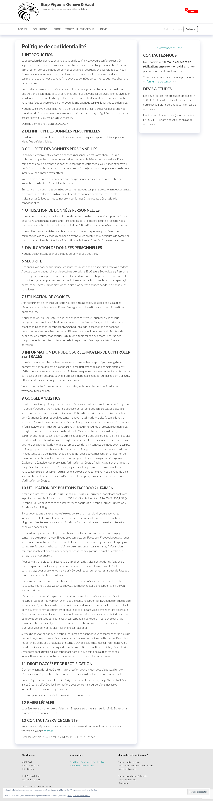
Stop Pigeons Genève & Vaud (67, 4)
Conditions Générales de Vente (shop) (87, 762)
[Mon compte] (180, 11)
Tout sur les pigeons (79, 28)
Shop (57, 28)
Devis (103, 28)
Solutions (40, 28)
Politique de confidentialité (82, 765)
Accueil (23, 28)
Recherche (190, 29)
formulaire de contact (159, 81)
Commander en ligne (169, 48)
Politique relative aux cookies (79, 795)
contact (48, 730)
